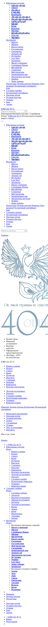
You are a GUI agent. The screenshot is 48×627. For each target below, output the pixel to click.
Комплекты (16, 15)
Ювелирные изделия (15, 3)
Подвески (15, 10)
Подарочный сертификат (25, 86)
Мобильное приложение (17, 414)
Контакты (10, 430)
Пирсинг (15, 35)
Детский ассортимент (20, 17)
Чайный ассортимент (20, 500)
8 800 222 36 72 (7, 109)
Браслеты (15, 28)
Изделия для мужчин (20, 33)
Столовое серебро (14, 90)
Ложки (14, 509)
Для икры (15, 516)
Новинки (35, 84)
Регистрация (11, 621)
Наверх (4, 440)
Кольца (14, 24)
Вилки (14, 507)
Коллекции (11, 40)
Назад (8, 449)
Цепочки (15, 31)
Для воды (15, 495)
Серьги (14, 8)
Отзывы (9, 100)
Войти (9, 619)
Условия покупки (13, 97)
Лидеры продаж (24, 84)
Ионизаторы (16, 514)
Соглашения (11, 423)
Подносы (15, 502)
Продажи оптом (13, 95)
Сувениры (15, 12)
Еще (8, 88)
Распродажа (11, 84)
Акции (9, 104)
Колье (13, 26)
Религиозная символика (21, 19)
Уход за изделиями (14, 427)
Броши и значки (18, 5)
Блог (8, 102)
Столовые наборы (19, 493)
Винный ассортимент (20, 497)
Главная (4, 235)
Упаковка (15, 38)
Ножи (13, 511)
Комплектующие (18, 21)
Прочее (14, 518)
